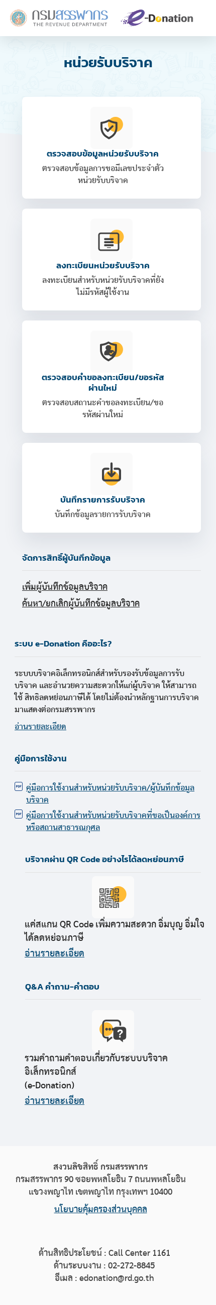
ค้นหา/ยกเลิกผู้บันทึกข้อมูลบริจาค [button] (81, 604)
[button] (111, 488)
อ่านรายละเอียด (40, 727)
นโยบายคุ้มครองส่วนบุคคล (100, 1210)
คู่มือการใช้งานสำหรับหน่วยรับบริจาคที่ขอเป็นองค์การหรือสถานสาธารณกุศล (113, 821)
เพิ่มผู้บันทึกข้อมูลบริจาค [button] (64, 587)
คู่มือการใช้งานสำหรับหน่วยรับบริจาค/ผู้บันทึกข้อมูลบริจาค (110, 794)
